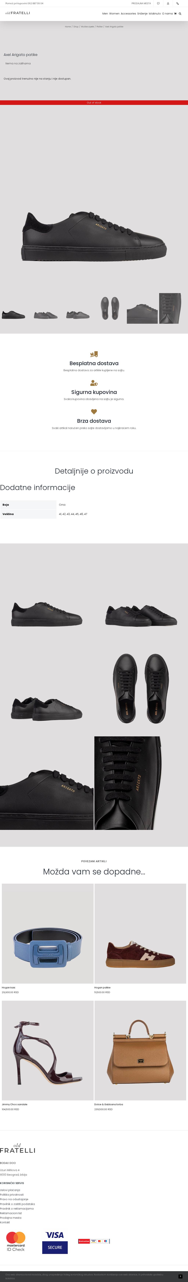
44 (72, 514)
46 (81, 514)
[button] (180, 13)
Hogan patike (102, 987)
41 (60, 514)
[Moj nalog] (168, 3)
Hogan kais (8, 987)
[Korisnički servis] (158, 3)
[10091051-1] (140, 892)
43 (68, 514)
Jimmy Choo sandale (14, 1104)
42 (64, 514)
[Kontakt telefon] (177, 3)
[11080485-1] (48, 1009)
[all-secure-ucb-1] (94, 1240)
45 (77, 514)
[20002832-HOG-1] (48, 892)
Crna (62, 505)
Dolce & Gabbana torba (108, 1104)
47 (85, 514)
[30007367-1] (140, 1009)
